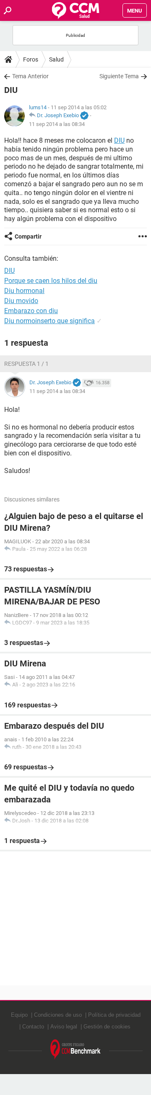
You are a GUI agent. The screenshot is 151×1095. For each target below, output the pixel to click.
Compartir (28, 236)
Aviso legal (63, 1026)
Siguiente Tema (119, 76)
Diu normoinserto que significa (49, 321)
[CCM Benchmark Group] (75, 1049)
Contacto (33, 1026)
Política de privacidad (114, 1015)
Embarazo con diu (31, 311)
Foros (30, 59)
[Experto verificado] (84, 116)
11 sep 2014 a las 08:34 (57, 124)
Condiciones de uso (58, 1015)
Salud (56, 59)
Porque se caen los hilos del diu (50, 281)
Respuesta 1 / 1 (26, 363)
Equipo (19, 1015)
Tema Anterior (30, 76)
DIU (119, 140)
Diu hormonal (24, 291)
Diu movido (21, 301)
